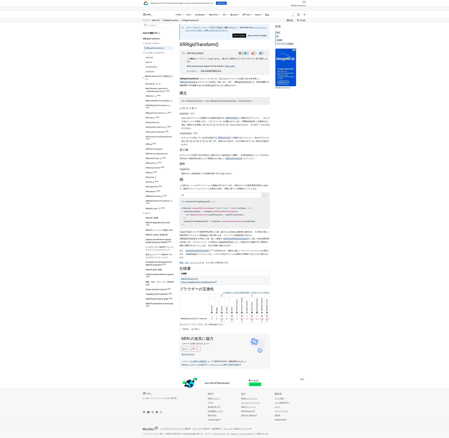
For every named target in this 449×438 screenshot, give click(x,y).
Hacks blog (279, 419)
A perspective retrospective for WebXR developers (159, 263)
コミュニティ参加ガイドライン (236, 428)
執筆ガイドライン (248, 407)
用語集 (277, 415)
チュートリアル (281, 411)
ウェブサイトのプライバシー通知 (175, 428)
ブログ (210, 402)
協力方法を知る (188, 354)
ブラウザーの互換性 (284, 44)
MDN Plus (212, 415)
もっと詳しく (192, 71)
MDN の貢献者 (199, 361)
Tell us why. (230, 66)
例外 (182, 163)
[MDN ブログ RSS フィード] (161, 412)
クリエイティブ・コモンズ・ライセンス (233, 434)
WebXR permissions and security (159, 303)
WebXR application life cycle (158, 222)
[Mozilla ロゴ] (150, 428)
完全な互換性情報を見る (211, 71)
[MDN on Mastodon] (156, 412)
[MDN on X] (152, 412)
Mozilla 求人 (213, 407)
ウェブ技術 (279, 398)
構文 (278, 32)
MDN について (214, 398)
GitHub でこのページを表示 (193, 364)
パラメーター (188, 108)
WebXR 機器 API (150, 33)
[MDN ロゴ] (147, 393)
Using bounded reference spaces (160, 274)
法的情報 (215, 428)
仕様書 (279, 40)
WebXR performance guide (157, 299)
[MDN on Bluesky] (148, 412)
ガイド (277, 407)
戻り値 (183, 149)
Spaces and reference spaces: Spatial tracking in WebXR (158, 240)
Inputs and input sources (156, 289)
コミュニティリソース (250, 402)
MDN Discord (247, 411)
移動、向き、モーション (189, 262)
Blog (267, 14)
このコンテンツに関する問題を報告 (224, 364)
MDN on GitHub (248, 415)
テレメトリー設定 (200, 428)
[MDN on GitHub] (144, 412)
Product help (213, 419)
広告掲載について (215, 411)
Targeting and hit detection (157, 294)
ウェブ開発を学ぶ (282, 402)
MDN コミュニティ (249, 398)
